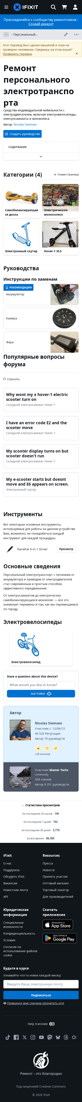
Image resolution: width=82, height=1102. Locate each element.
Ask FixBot (38, 694)
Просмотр (66, 549)
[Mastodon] (49, 1037)
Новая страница (68, 174)
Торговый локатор (56, 890)
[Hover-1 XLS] (60, 234)
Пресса (48, 863)
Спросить (13, 377)
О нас (7, 863)
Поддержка (11, 870)
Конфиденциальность (19, 933)
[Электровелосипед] (41, 645)
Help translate (38, 1024)
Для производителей (58, 897)
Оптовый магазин (56, 883)
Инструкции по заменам (30, 279)
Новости (49, 870)
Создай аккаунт (41, 24)
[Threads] (66, 1037)
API (5, 897)
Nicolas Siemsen (25, 124)
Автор (15, 712)
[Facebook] (16, 1037)
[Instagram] (33, 1037)
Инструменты (22, 514)
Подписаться (41, 995)
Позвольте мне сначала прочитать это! (35, 1003)
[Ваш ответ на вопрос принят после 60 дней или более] (47, 748)
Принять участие (55, 876)
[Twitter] (24, 1037)
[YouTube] (41, 1037)
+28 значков (42, 754)
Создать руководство (25, 134)
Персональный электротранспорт (26, 34)
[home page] (25, 7)
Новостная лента (15, 890)
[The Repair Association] (74, 1037)
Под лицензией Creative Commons (41, 1086)
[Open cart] (64, 7)
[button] (53, 7)
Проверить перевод (17, 54)
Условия (9, 940)
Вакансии (10, 883)
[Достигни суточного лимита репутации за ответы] (38, 748)
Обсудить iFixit (13, 876)
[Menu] (6, 7)
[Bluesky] (58, 1037)
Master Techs (58, 770)
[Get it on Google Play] (60, 938)
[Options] (6, 34)
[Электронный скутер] (21, 234)
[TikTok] (7, 1037)
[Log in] (75, 7)
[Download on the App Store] (58, 925)
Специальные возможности (13, 925)
